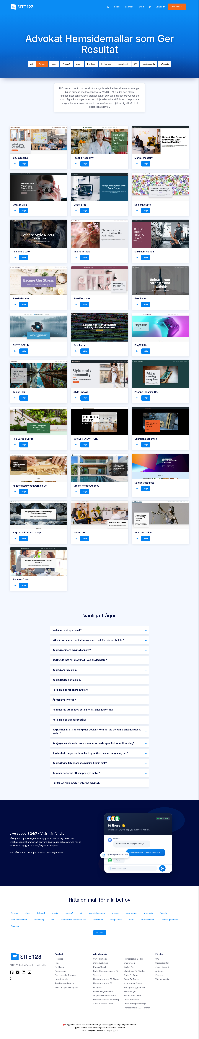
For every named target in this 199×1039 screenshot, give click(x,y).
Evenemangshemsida (103, 991)
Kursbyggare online (133, 983)
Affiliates (159, 971)
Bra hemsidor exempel (65, 975)
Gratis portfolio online (103, 1003)
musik (78, 64)
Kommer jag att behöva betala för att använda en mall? (84, 709)
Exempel (129, 7)
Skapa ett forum (131, 979)
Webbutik (165, 64)
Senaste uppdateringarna (66, 987)
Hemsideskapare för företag (106, 979)
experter (159, 975)
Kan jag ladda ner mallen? (67, 680)
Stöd (141, 7)
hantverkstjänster (19, 919)
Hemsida (59, 959)
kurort (131, 919)
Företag (42, 64)
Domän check (99, 967)
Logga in (160, 7)
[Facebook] (12, 972)
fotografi (41, 913)
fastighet (164, 913)
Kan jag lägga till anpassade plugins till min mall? (80, 763)
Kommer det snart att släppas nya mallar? (76, 773)
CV (135, 64)
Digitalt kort (129, 967)
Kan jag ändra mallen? (65, 670)
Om (157, 959)
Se (15, 164)
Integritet (91, 1031)
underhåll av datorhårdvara (73, 919)
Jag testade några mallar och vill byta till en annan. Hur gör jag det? (90, 753)
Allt (31, 64)
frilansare (15, 926)
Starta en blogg (131, 975)
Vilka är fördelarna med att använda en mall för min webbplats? (88, 640)
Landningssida (149, 64)
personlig (148, 913)
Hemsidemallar (62, 979)
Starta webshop (100, 963)
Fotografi (66, 64)
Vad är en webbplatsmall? (67, 630)
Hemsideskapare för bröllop (106, 999)
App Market (64, 983)
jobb (162, 967)
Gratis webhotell (131, 999)
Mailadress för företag (134, 971)
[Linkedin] (23, 972)
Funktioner (59, 967)
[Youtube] (29, 972)
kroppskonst (116, 919)
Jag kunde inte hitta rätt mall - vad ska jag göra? (80, 660)
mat (52, 919)
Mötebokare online (132, 995)
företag (14, 913)
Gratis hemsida (100, 959)
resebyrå (69, 913)
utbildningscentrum (170, 919)
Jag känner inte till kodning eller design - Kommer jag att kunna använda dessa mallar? (97, 731)
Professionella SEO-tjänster (137, 1007)
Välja (24, 164)
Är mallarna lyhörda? (64, 699)
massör (115, 913)
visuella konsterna (97, 913)
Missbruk (101, 1031)
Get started (177, 7)
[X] (17, 972)
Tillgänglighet (112, 1031)
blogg (54, 64)
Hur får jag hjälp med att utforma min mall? (76, 783)
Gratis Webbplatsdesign (135, 1003)
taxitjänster (98, 919)
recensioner (61, 971)
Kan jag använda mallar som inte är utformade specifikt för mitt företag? (93, 743)
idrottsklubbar (147, 919)
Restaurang (106, 64)
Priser (117, 7)
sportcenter (131, 913)
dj (81, 913)
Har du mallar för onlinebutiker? (70, 690)
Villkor (83, 1031)
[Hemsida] (108, 6)
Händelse (91, 64)
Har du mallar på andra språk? (69, 719)
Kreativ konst (122, 64)
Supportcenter (162, 963)
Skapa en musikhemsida (104, 995)
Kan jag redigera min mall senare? (72, 650)
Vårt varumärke (162, 979)
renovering (39, 919)
